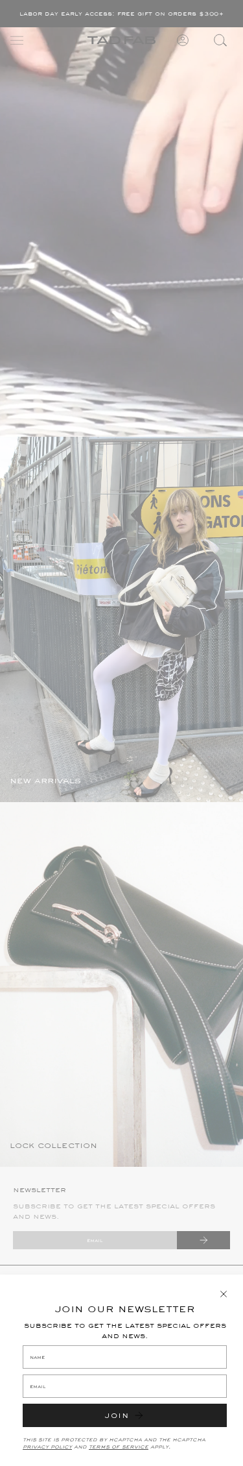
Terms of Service (118, 1446)
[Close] (223, 1294)
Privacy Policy (47, 1446)
